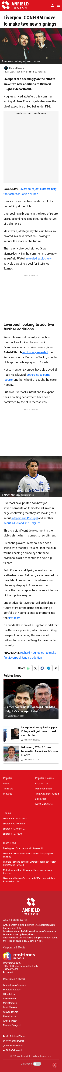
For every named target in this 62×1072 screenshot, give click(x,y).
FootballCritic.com (12, 989)
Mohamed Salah (43, 788)
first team (14, 617)
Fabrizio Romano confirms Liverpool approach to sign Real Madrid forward (29, 863)
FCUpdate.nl (9, 994)
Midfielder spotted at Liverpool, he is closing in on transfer (27, 872)
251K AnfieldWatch (15, 1036)
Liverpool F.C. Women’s (14, 823)
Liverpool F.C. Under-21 (14, 828)
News (6, 783)
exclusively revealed (35, 352)
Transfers (8, 788)
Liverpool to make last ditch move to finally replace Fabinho (28, 855)
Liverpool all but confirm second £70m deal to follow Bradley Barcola (29, 880)
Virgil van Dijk (41, 783)
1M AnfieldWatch (14, 1045)
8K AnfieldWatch (13, 1050)
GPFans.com (9, 998)
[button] (52, 5)
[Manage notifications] (54, 1065)
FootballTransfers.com (14, 985)
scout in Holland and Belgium (21, 523)
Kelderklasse (9, 1016)
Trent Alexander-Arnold (47, 793)
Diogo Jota (40, 799)
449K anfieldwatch (14, 1041)
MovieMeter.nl (10, 1003)
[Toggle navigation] (57, 5)
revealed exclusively (39, 258)
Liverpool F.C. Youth (12, 834)
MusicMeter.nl (10, 1007)
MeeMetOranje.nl (12, 1025)
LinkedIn (9, 972)
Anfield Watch (10, 1021)
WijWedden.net (10, 1012)
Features (7, 793)
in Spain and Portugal (24, 518)
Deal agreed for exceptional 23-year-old (23, 848)
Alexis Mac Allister (44, 804)
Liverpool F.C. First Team (15, 818)
